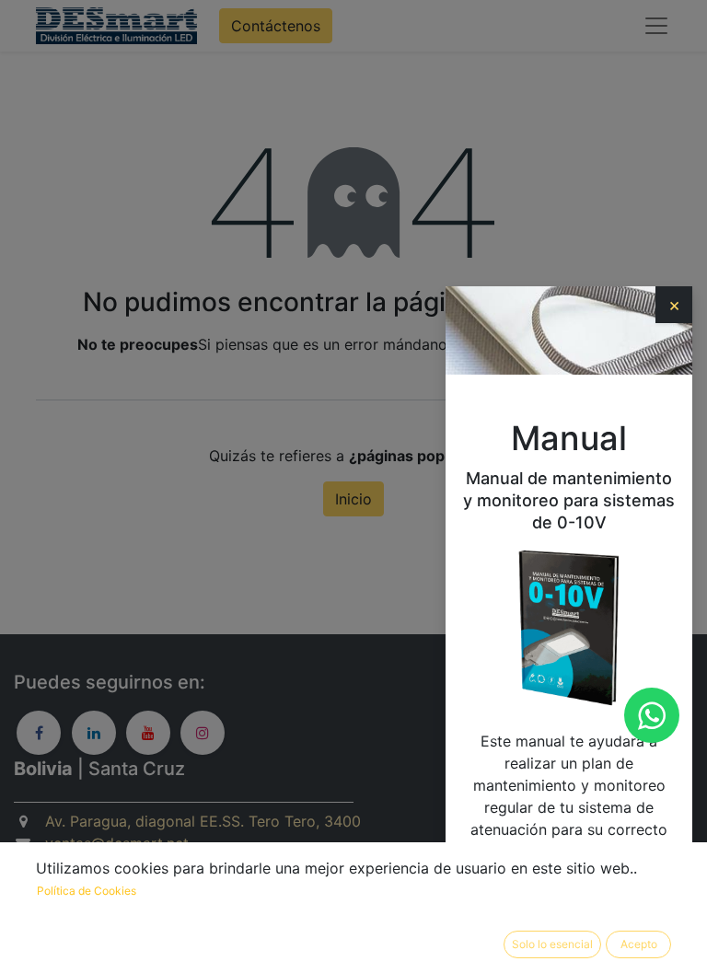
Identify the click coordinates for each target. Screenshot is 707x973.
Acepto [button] (638, 944)
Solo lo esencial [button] (552, 944)
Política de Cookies (86, 891)
